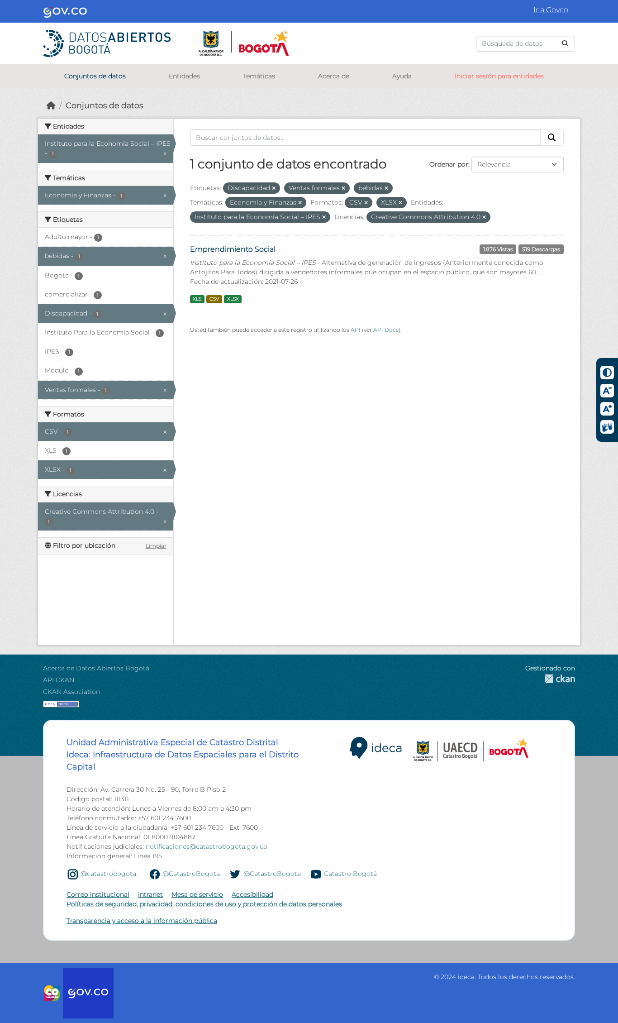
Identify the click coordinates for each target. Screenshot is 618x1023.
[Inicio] (51, 105)
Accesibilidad (252, 894)
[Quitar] (274, 188)
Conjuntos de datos (95, 76)
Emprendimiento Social (233, 249)
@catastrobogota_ (110, 874)
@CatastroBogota (191, 874)
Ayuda (402, 76)
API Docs (386, 329)
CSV (214, 299)
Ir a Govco (550, 9)
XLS (197, 299)
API (356, 329)
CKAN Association (71, 692)
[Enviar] (565, 44)
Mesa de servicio (197, 894)
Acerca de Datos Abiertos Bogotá (96, 668)
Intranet (150, 894)
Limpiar (156, 545)
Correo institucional (98, 894)
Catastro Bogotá (350, 874)
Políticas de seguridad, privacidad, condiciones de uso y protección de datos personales (204, 904)
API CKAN (58, 680)
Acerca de (333, 76)
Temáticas (259, 76)
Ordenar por (448, 164)
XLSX (233, 299)
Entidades (184, 76)
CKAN (550, 679)
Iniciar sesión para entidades (499, 76)
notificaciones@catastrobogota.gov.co (206, 846)
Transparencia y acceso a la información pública (142, 921)
